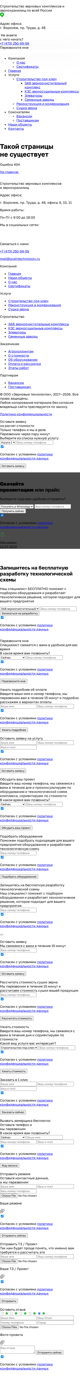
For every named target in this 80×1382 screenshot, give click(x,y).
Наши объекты (20, 124)
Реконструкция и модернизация (42, 104)
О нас (20, 62)
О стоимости (18, 355)
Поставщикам (27, 120)
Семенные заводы (39, 100)
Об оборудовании (23, 359)
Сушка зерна (26, 108)
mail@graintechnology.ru (20, 259)
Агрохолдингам (21, 351)
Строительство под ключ (36, 79)
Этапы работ (18, 368)
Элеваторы (33, 95)
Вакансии (24, 116)
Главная (14, 71)
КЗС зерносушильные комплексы (52, 91)
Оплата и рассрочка (24, 364)
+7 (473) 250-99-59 (14, 43)
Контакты (16, 128)
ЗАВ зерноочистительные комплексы (38, 324)
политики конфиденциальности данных (26, 456)
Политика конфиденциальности (26, 414)
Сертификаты (27, 66)
